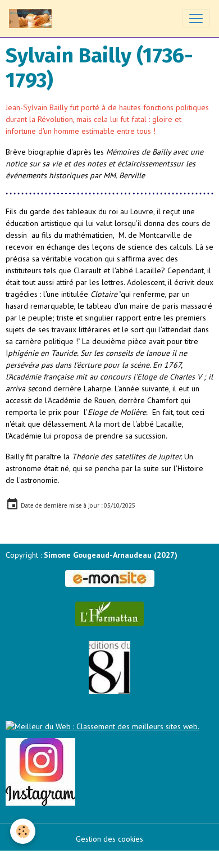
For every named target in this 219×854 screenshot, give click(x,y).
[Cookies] (22, 831)
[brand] (32, 18)
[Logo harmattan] (109, 614)
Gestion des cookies (109, 839)
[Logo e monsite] (109, 578)
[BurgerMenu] (196, 18)
